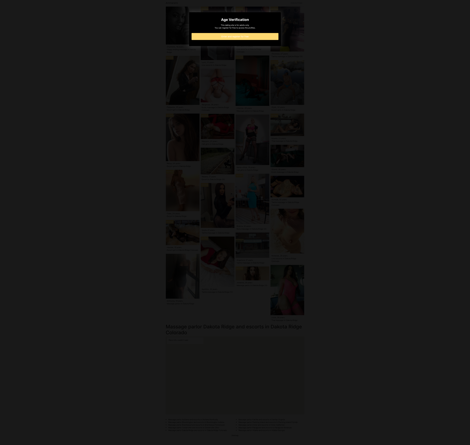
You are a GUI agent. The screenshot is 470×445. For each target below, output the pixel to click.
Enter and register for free (235, 36)
